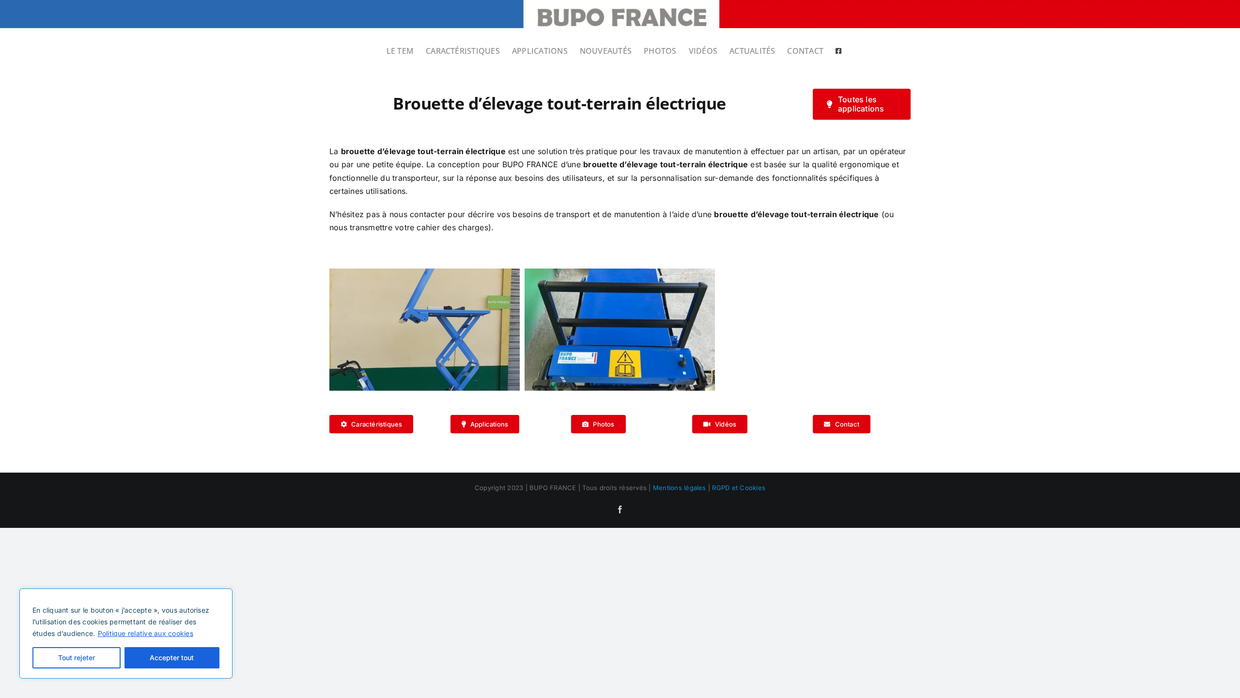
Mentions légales (679, 488)
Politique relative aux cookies (145, 633)
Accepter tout (172, 657)
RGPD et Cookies (738, 488)
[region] (125, 633)
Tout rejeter (76, 657)
